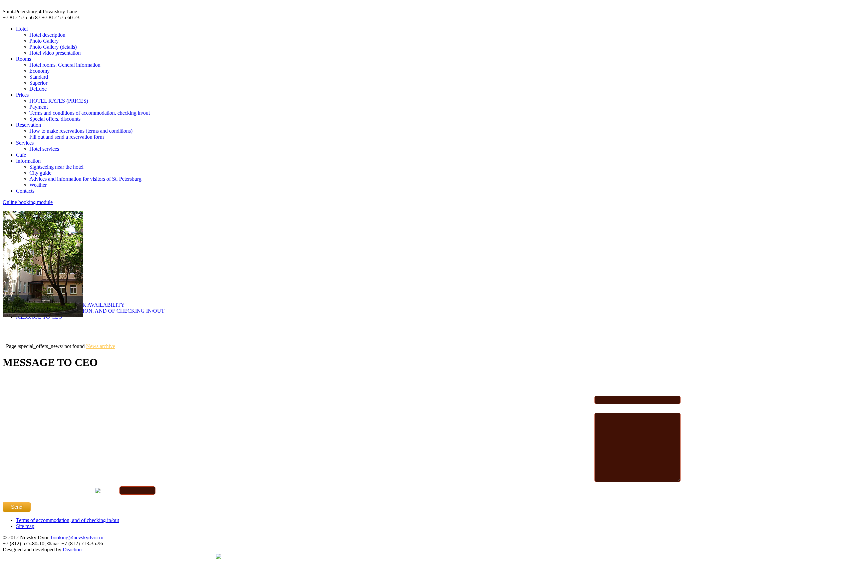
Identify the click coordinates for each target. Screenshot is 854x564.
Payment (38, 107)
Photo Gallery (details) (53, 47)
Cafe (21, 155)
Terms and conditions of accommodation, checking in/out (89, 113)
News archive (100, 346)
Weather (38, 185)
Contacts (25, 191)
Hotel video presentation (55, 53)
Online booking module (28, 202)
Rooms (23, 59)
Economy (39, 71)
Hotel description (47, 35)
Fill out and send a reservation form (66, 137)
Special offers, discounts (54, 119)
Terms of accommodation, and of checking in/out (67, 520)
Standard (38, 77)
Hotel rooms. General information (64, 65)
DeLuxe (38, 89)
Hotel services (44, 149)
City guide (40, 173)
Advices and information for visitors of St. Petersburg (85, 179)
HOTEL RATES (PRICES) (58, 101)
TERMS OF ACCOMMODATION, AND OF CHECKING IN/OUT (90, 311)
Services (25, 143)
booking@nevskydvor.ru (77, 537)
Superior (38, 83)
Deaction (72, 549)
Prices (22, 95)
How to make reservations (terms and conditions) (80, 131)
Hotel (22, 29)
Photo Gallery (44, 41)
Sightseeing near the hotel (56, 167)
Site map (25, 526)
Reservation (28, 125)
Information (28, 161)
